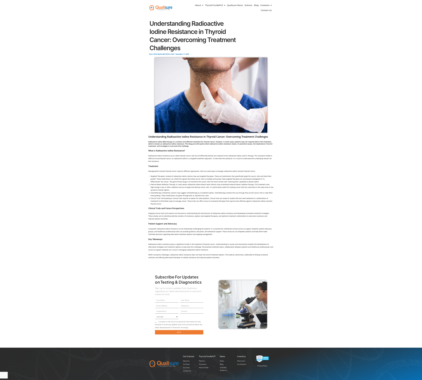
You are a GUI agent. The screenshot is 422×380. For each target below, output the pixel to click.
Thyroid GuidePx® (214, 5)
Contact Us (266, 10)
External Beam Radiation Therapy (163, 184)
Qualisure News (235, 5)
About (198, 5)
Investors (264, 5)
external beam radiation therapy (242, 184)
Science (248, 5)
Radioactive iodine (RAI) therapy (160, 142)
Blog (256, 5)
